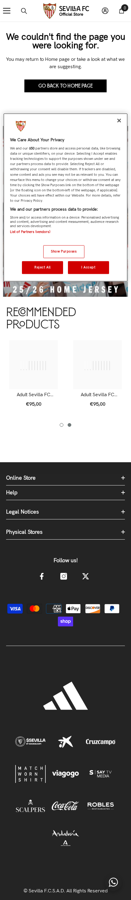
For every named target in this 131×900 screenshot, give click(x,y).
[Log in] (105, 11)
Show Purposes (63, 251)
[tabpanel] (34, 376)
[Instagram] (63, 576)
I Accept (88, 267)
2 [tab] (69, 425)
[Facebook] (41, 576)
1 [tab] (61, 425)
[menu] (6, 10)
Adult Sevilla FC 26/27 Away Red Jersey (97, 395)
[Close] (119, 120)
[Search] (24, 11)
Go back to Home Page (65, 85)
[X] (85, 576)
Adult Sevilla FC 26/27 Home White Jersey (33, 395)
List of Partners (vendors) (30, 232)
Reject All (42, 267)
